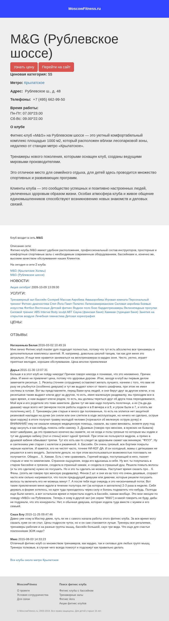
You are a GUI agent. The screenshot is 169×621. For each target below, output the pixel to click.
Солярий (53, 299)
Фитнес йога (67, 599)
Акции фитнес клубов (72, 603)
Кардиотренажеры (110, 307)
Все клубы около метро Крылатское (34, 560)
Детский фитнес (61, 307)
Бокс (94, 307)
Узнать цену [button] (24, 67)
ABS (37, 312)
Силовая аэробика (127, 303)
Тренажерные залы (71, 594)
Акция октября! (20, 287)
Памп (68, 303)
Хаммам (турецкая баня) (121, 312)
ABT (69, 312)
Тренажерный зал (22, 299)
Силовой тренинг (21, 312)
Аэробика (78, 299)
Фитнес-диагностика (35, 303)
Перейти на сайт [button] (56, 67)
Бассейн (41, 299)
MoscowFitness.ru (84, 9)
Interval (45, 312)
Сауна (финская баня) (88, 312)
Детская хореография (80, 316)
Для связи (23, 599)
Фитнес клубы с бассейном (76, 590)
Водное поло (81, 307)
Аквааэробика (94, 299)
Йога (60, 303)
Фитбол (29, 307)
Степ (53, 303)
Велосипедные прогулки (140, 307)
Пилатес (78, 303)
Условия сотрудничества (32, 594)
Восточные (42, 307)
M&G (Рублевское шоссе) (27, 274)
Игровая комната (116, 299)
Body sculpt (58, 312)
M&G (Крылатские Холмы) (28, 270)
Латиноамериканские (99, 303)
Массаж (65, 299)
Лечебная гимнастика (50, 316)
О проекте (23, 590)
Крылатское (34, 83)
